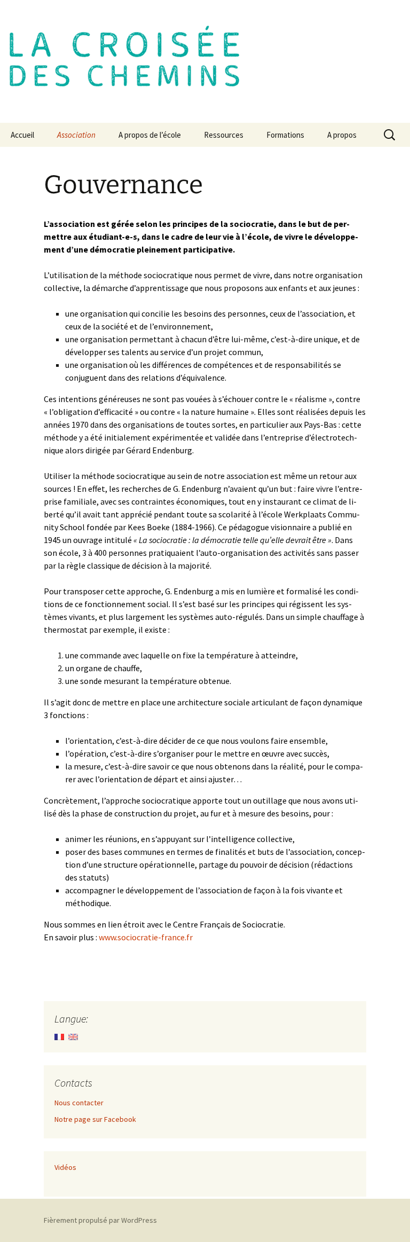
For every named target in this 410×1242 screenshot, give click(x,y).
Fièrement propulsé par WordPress (100, 1220)
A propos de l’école (150, 135)
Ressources (223, 135)
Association (76, 135)
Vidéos (65, 1167)
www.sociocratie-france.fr (146, 937)
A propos (342, 135)
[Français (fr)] (59, 1036)
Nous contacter (79, 1102)
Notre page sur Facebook (95, 1119)
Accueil (22, 135)
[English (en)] (73, 1036)
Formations (285, 135)
